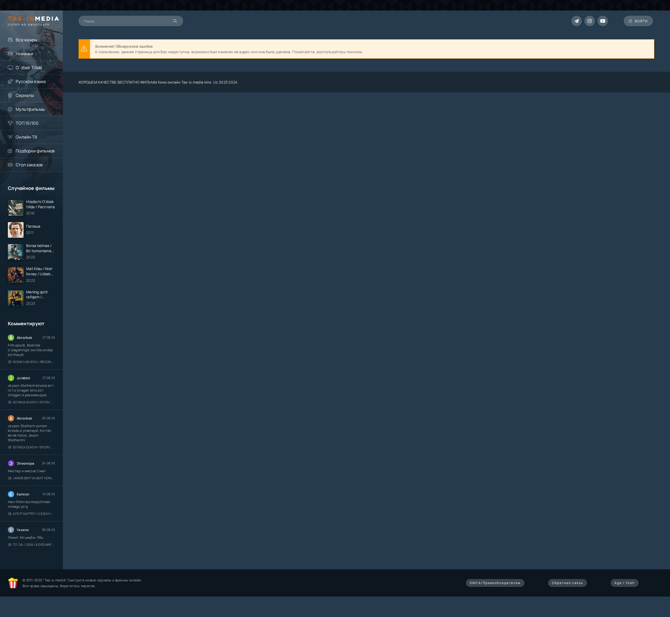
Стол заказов (29, 165)
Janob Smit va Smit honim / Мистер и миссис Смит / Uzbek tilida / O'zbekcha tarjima (34, 478)
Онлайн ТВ (26, 137)
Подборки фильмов (35, 151)
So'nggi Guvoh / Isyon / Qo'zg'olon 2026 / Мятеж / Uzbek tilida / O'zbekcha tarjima (34, 402)
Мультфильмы (30, 109)
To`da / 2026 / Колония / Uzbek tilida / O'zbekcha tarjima (34, 544)
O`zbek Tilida (29, 67)
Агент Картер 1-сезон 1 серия (34, 513)
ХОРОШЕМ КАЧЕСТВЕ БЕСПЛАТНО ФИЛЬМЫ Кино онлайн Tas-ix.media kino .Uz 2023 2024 (158, 82)
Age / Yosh (625, 583)
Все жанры (26, 40)
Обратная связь (567, 583)
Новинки (24, 54)
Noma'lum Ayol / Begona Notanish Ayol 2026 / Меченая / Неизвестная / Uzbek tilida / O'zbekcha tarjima (34, 362)
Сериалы (25, 95)
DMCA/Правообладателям (495, 583)
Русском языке (31, 81)
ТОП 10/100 (27, 123)
